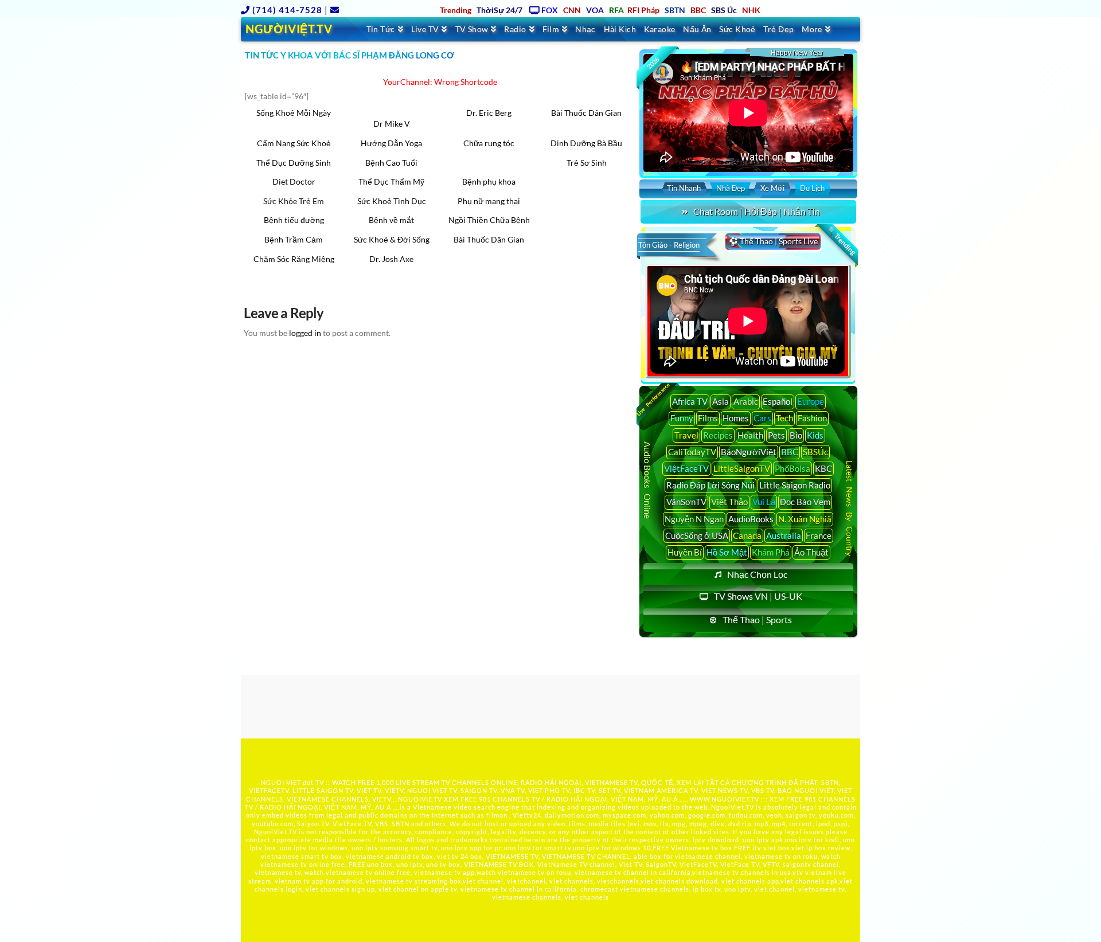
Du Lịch (812, 188)
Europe (810, 401)
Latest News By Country (849, 508)
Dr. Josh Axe (391, 259)
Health (750, 435)
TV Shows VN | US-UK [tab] (758, 596)
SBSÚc (815, 452)
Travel (686, 435)
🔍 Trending (841, 241)
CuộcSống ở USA (696, 535)
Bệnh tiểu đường (294, 220)
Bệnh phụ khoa (489, 181)
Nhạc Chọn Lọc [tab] (757, 574)
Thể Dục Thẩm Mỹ (391, 181)
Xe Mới (772, 188)
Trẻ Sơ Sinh (587, 162)
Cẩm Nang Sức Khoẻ (294, 143)
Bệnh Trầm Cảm (293, 239)
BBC (789, 452)
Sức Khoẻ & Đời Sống (392, 239)
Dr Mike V (391, 123)
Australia (783, 535)
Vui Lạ (763, 502)
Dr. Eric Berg (489, 113)
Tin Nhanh (684, 188)
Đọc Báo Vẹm (805, 502)
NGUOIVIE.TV (420, 799)
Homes (736, 418)
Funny (681, 418)
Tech (784, 418)
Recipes (718, 435)
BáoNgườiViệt (748, 452)
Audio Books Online (647, 480)
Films (708, 418)
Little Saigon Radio (794, 485)
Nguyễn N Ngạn (694, 519)
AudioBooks (751, 519)
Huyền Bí (684, 552)
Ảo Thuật (811, 552)
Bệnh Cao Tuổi (391, 162)
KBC (823, 468)
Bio (796, 435)
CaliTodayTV (692, 452)
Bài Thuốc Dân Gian (586, 113)
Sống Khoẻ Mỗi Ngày (293, 113)
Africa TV (690, 401)
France (818, 535)
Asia (720, 401)
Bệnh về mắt (391, 220)
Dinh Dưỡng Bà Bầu (586, 143)
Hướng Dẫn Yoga (391, 143)
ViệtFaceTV (686, 468)
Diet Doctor (293, 181)
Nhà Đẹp (730, 188)
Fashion (812, 418)
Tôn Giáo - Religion (669, 244)
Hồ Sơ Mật (726, 552)
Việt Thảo (729, 502)
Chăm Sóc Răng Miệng (293, 259)
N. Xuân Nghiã (804, 519)
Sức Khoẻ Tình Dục (391, 201)
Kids (815, 435)
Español (777, 401)
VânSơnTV (686, 502)
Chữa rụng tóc (488, 143)
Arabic (745, 401)
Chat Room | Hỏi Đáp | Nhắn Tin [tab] (756, 211)
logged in (305, 333)
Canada (747, 535)
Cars (762, 418)
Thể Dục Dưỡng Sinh (293, 162)
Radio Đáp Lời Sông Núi (710, 485)
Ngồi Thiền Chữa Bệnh (489, 220)
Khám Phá (771, 552)
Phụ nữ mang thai (489, 201)
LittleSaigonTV (741, 468)
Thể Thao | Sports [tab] (757, 619)
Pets (776, 435)
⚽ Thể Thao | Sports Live (773, 241)
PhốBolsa (792, 468)
